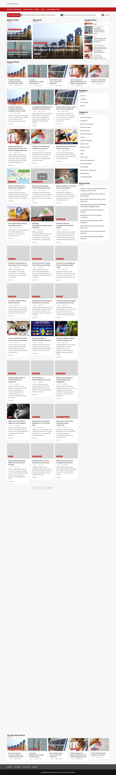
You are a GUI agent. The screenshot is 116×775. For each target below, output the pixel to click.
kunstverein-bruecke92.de (86, 559)
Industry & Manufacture (87, 160)
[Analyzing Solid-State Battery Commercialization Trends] (66, 291)
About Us (83, 95)
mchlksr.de (82, 454)
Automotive (59, 296)
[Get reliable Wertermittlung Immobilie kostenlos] (18, 213)
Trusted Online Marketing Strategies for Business (100, 55)
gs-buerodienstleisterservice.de (88, 419)
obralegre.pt (82, 295)
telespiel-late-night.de (85, 647)
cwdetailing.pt (83, 293)
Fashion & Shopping (98, 42)
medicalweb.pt (83, 273)
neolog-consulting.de (85, 525)
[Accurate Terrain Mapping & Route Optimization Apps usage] (66, 253)
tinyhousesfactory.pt (85, 285)
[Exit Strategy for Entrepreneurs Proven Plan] (42, 368)
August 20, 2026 (79, 85)
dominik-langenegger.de (86, 503)
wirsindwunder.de (84, 362)
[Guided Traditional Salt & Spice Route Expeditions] (18, 176)
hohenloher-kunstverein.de (86, 616)
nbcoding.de (82, 360)
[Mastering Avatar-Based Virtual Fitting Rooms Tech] (42, 176)
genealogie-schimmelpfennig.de (88, 629)
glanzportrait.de (83, 568)
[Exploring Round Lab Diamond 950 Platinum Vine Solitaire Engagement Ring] (88, 46)
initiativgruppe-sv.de (85, 460)
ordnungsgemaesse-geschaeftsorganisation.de (92, 482)
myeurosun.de (83, 338)
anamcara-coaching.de (85, 529)
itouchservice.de (83, 687)
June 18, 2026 (65, 384)
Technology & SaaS (53, 9)
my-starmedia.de (83, 541)
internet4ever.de (83, 633)
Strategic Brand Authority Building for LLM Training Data (41, 423)
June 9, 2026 (64, 427)
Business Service (12, 334)
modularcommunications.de (86, 480)
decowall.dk (82, 322)
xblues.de (81, 694)
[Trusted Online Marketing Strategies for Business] (88, 55)
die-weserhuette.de (84, 608)
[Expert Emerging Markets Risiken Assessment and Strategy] (18, 450)
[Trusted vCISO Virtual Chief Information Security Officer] (18, 328)
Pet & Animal (60, 181)
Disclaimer (83, 99)
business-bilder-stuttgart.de (87, 691)
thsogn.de (82, 683)
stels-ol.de (82, 612)
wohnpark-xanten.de (85, 421)
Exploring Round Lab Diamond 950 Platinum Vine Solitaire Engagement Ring (78, 81)
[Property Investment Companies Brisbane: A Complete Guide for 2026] (16, 71)
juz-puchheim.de (83, 543)
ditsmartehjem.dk (84, 314)
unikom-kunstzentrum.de (86, 456)
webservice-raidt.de (84, 643)
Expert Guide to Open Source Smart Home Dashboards (56, 15)
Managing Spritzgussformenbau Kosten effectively (42, 225)
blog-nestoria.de (83, 379)
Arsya (11, 56)
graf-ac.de (82, 326)
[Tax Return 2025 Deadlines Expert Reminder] (18, 291)
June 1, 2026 (40, 464)
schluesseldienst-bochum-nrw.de (88, 496)
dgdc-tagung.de (83, 523)
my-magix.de (82, 397)
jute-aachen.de (83, 596)
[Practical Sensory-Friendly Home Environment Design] (42, 253)
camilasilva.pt (83, 267)
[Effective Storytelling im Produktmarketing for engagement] (66, 368)
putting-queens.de (84, 433)
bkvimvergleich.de (84, 405)
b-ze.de (81, 574)
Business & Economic (14, 9)
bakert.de (81, 413)
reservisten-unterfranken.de (87, 356)
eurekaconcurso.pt (84, 279)
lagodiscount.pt (83, 275)
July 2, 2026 (40, 342)
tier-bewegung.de (84, 462)
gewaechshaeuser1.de (85, 423)
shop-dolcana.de (83, 679)
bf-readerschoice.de (84, 618)
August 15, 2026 (17, 190)
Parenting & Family (37, 258)
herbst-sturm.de (83, 714)
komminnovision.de (84, 452)
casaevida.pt (82, 291)
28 (47, 487)
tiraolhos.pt (82, 324)
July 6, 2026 (16, 342)
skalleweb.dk (82, 311)
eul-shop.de (82, 663)
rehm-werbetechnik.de (85, 415)
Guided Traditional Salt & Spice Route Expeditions (91, 221)
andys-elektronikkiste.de (86, 332)
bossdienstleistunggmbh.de (86, 336)
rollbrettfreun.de (84, 582)
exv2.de (81, 545)
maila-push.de (83, 368)
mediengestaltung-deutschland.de (88, 330)
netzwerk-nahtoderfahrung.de (87, 549)
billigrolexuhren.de (84, 539)
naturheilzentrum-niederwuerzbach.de (89, 598)
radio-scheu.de (83, 403)
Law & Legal (83, 157)
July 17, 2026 (64, 269)
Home (43, 9)
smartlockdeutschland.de (86, 519)
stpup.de (81, 641)
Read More (11, 123)
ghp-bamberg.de (83, 490)
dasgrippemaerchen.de (85, 671)
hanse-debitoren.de (84, 407)
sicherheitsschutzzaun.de (86, 393)
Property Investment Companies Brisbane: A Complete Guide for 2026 (56, 49)
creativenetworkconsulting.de (87, 417)
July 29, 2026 (64, 229)
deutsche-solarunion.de (85, 328)
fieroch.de (82, 401)
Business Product (61, 219)
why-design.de (83, 429)
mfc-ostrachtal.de (84, 653)
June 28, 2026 (65, 342)
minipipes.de (82, 501)
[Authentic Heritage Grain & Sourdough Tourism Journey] (18, 253)
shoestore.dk (82, 307)
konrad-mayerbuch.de (85, 494)
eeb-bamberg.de (83, 635)
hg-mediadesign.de (84, 411)
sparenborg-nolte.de (85, 458)
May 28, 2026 (64, 464)
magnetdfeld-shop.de (85, 364)
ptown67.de (82, 588)
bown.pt (81, 281)
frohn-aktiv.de (83, 387)
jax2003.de (82, 476)
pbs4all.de (82, 498)
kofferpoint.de (83, 610)
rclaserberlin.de (83, 348)
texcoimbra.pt (83, 299)
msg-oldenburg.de (84, 659)
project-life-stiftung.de (85, 716)
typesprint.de (83, 572)
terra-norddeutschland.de (86, 627)
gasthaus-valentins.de (85, 509)
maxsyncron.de (83, 590)
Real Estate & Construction (41, 42)
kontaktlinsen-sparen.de (86, 606)
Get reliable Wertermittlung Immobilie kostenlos (91, 237)
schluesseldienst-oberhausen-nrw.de (89, 551)
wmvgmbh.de (82, 675)
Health (37, 9)
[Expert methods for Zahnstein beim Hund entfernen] (66, 176)
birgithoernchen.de (84, 440)
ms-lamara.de (83, 375)
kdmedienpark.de (83, 425)
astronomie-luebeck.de (85, 576)
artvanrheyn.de (83, 464)
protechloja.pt (83, 271)
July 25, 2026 (16, 267)
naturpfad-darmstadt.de (86, 344)
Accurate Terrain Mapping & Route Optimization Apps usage (65, 265)
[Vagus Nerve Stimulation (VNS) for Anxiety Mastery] (18, 411)
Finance (58, 142)
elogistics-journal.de (85, 547)
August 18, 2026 (65, 150)
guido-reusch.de (83, 600)
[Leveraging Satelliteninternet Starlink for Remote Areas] (88, 27)
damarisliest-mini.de (84, 492)
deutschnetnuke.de (84, 592)
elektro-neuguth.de (84, 673)
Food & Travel (28, 9)
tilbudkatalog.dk (83, 301)
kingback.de (82, 444)
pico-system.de (83, 561)
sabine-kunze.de (83, 657)
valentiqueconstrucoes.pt (86, 297)
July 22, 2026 (40, 267)
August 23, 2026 (58, 85)
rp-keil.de (81, 354)
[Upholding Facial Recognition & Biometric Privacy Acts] (42, 291)
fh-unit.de (82, 346)
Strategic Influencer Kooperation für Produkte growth (65, 225)
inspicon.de (82, 718)
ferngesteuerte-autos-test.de (87, 521)
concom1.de (82, 677)
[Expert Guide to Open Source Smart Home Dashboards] (88, 36)
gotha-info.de (83, 702)
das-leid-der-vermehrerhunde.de (88, 557)
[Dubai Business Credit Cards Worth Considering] (66, 136)
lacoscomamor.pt (84, 277)
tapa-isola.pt (82, 287)
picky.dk (81, 316)
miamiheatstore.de (84, 515)
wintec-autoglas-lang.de (86, 389)
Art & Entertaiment (86, 117)
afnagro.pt (82, 265)
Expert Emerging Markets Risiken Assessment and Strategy (16, 463)
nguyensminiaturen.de (85, 655)
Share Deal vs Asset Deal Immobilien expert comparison (64, 423)
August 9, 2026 (65, 190)
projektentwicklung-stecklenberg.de (89, 478)
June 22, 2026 (41, 382)
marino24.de (82, 507)
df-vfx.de (81, 624)
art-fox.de (82, 366)
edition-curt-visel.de (85, 381)
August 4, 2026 (17, 227)
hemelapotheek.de (84, 437)
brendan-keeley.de (84, 342)
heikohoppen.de (83, 442)
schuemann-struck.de (85, 631)
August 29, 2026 (42, 56)
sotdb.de (81, 385)
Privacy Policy (84, 102)
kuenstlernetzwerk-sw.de (86, 488)
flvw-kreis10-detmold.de (86, 553)
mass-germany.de (84, 395)
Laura (36, 56)
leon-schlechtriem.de (85, 446)
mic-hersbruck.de (84, 513)
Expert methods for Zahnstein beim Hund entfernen (92, 232)
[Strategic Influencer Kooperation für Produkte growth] (66, 213)
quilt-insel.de (82, 427)
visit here (81, 254)
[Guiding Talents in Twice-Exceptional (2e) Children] (42, 450)
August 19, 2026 (99, 83)
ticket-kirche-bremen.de (85, 566)
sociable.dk (82, 309)
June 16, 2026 (17, 425)
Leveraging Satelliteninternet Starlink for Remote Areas (36, 81)
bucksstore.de (83, 470)
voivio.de (81, 580)
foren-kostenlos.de (84, 620)
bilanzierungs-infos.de (85, 468)
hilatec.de (81, 358)
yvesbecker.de (83, 563)
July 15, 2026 (16, 305)
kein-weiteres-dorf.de (85, 586)
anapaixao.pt (82, 269)
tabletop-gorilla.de (84, 527)
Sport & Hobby (60, 258)
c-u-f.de (81, 708)
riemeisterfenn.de (84, 555)
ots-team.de (82, 474)
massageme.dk (83, 320)
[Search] (108, 9)
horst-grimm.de (83, 409)
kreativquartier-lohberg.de (86, 665)
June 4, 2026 (16, 467)
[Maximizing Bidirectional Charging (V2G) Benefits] (66, 450)
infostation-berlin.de (85, 450)
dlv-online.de (82, 505)
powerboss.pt (83, 263)
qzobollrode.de (83, 722)
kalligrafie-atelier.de (85, 730)
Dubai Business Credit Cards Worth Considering (90, 216)
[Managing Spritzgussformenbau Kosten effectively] (42, 213)
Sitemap (82, 105)
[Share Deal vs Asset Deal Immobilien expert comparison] (66, 411)
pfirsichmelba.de (83, 667)
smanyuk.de (82, 383)
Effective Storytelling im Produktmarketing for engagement (64, 380)
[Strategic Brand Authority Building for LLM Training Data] (42, 411)
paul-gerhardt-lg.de (84, 681)
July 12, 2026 (40, 305)
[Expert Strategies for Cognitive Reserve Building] (42, 328)
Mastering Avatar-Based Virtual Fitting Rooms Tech (92, 227)
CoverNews (63, 772)
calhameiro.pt (83, 289)
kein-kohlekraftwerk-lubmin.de (87, 584)
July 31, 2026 (40, 229)
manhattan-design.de (85, 669)
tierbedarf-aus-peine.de (85, 594)
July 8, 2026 (64, 305)
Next (51, 487)
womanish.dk (82, 303)
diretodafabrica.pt (84, 283)
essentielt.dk (82, 305)
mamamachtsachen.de (85, 533)
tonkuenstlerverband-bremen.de (88, 712)
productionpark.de (84, 399)
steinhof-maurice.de (84, 472)
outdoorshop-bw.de (84, 431)
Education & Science (86, 134)
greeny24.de (82, 377)
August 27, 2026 (17, 56)
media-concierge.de (84, 710)
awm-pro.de (82, 350)
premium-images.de (84, 466)
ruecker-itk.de (83, 535)
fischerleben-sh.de (84, 486)
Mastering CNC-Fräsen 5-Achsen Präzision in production (16, 380)
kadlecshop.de (83, 370)
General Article (97, 52)
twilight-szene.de (84, 537)
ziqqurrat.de (82, 334)
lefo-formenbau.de (84, 340)
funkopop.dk (82, 318)
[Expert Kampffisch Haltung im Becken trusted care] (66, 328)
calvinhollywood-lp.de (85, 602)
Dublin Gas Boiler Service (93, 245)
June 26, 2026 (17, 384)
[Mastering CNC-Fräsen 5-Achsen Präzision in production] (18, 368)
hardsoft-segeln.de (84, 391)
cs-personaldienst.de (85, 435)
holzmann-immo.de (84, 720)
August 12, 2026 (41, 190)
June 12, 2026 (41, 427)
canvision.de (82, 372)
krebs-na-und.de (83, 622)
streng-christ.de (83, 511)
